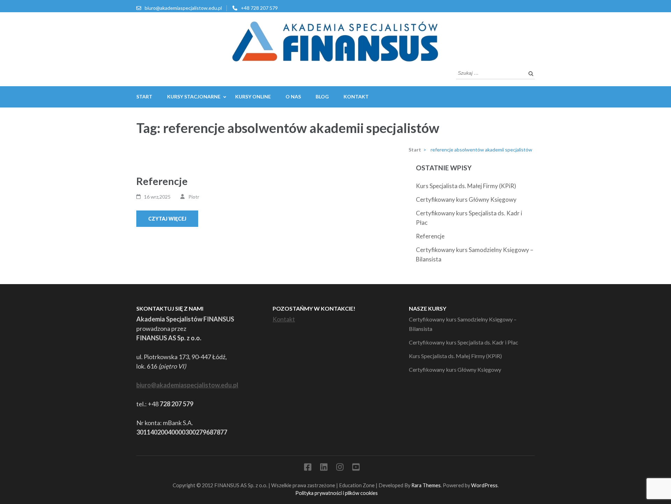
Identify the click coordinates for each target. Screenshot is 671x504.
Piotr (193, 197)
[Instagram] (340, 468)
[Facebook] (307, 468)
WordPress (484, 485)
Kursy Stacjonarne (194, 96)
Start (144, 96)
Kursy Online (253, 96)
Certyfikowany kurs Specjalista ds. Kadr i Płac (463, 342)
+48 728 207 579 (259, 8)
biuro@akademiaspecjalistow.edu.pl (183, 8)
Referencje (162, 181)
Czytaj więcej (167, 219)
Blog (322, 96)
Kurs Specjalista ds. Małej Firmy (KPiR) (466, 186)
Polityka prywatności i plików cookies (336, 493)
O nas (293, 96)
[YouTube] (356, 468)
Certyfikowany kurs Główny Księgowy (466, 199)
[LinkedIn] (323, 468)
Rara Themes (426, 485)
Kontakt (356, 96)
